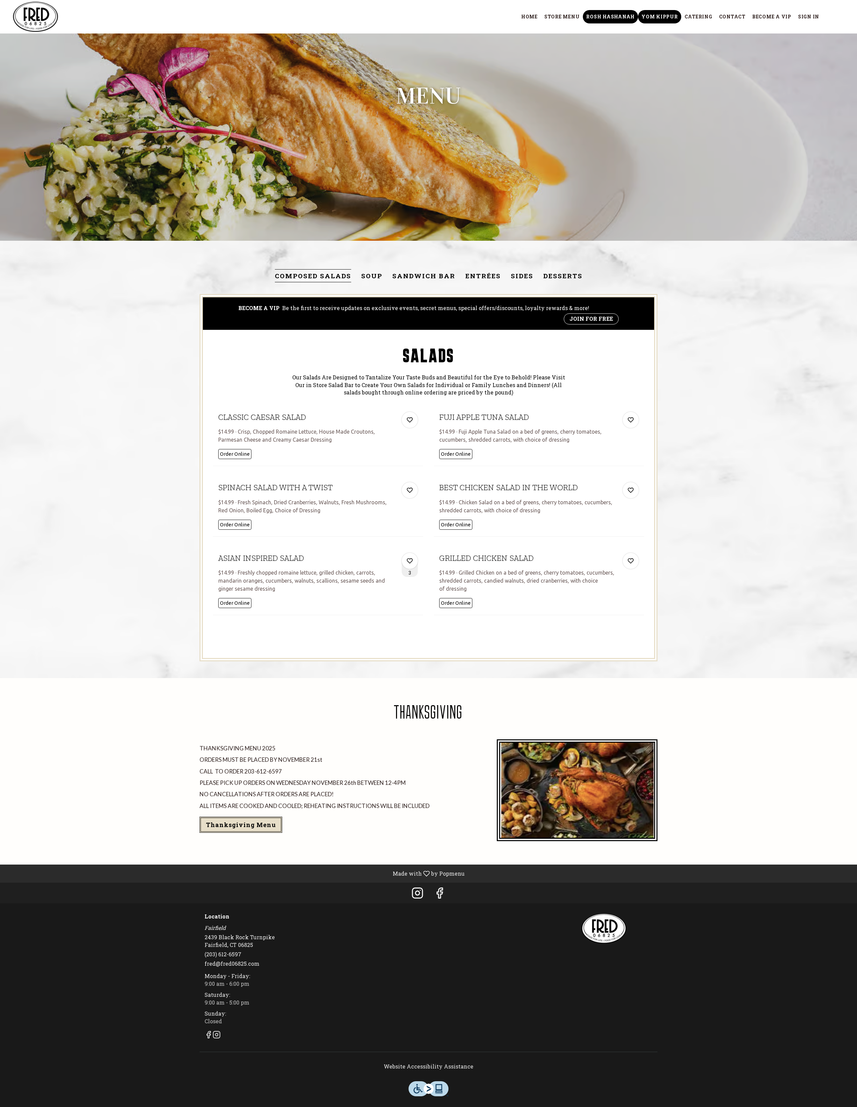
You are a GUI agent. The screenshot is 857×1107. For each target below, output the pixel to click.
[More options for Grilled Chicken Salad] (631, 561)
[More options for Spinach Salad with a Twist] (410, 490)
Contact (732, 16)
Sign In (808, 16)
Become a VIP (771, 16)
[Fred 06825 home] (35, 17)
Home (529, 16)
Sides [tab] (522, 276)
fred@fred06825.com (232, 963)
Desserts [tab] (562, 276)
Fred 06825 (604, 928)
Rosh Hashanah (610, 16)
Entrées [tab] (483, 276)
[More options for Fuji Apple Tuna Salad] (631, 420)
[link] (234, 454)
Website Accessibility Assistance (428, 1066)
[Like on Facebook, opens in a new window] (440, 894)
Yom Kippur (659, 16)
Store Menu (562, 16)
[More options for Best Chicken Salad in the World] (631, 490)
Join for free (591, 318)
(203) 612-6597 (223, 954)
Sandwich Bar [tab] (423, 276)
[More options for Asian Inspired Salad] (410, 561)
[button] (318, 436)
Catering (698, 16)
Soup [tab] (371, 276)
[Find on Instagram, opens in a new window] (417, 894)
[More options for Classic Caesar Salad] (410, 420)
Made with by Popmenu (235, 873)
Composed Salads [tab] (313, 276)
